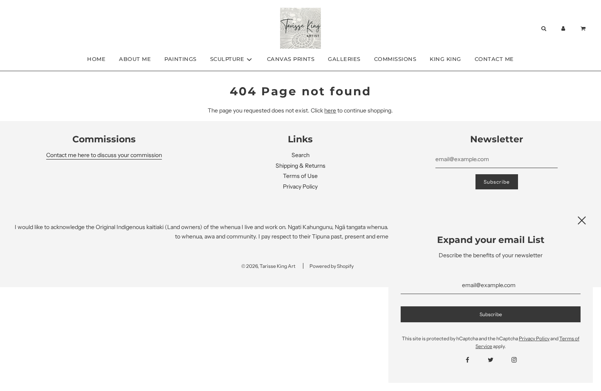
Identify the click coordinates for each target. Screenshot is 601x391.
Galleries (344, 59)
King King (445, 59)
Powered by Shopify (331, 266)
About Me (135, 59)
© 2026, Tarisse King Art (268, 266)
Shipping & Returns (300, 165)
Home (96, 59)
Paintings (180, 59)
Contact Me (494, 59)
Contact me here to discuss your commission (104, 155)
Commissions (395, 59)
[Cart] (584, 28)
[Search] (543, 28)
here (330, 110)
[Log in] (563, 28)
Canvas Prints (291, 59)
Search (300, 155)
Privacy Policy (300, 186)
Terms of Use (300, 176)
